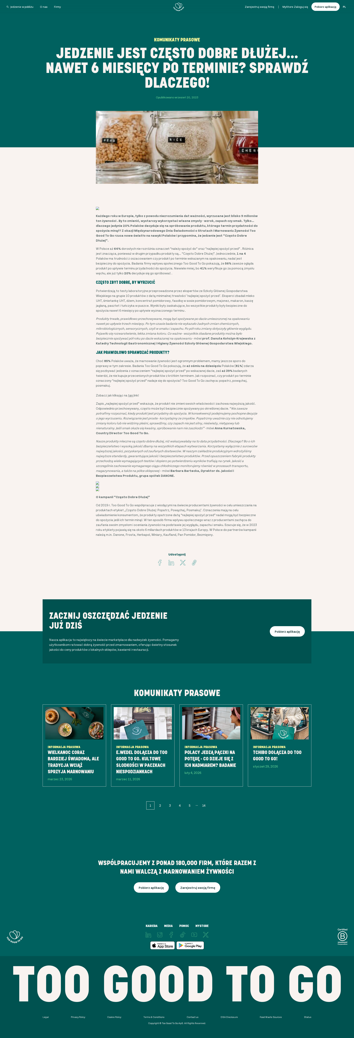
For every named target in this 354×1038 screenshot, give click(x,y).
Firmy (57, 6)
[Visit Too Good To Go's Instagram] (160, 934)
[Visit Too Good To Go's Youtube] (194, 934)
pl (344, 6)
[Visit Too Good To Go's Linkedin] (171, 562)
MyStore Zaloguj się (295, 6)
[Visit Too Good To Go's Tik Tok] (182, 934)
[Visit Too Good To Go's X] (205, 934)
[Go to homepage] (178, 6)
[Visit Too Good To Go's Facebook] (160, 562)
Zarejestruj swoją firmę (259, 6)
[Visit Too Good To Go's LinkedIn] (148, 934)
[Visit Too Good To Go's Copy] (194, 562)
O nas (44, 6)
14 (203, 805)
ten (131, 395)
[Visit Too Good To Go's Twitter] (182, 562)
